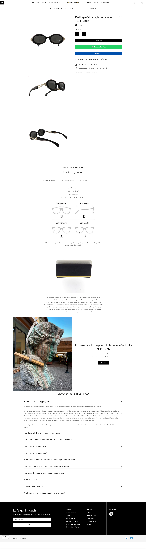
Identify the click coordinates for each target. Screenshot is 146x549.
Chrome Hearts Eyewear (72, 524)
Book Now (104, 362)
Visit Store (90, 518)
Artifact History (105, 2)
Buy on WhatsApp (100, 47)
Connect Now (91, 515)
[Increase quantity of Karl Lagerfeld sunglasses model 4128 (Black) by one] (84, 34)
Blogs (89, 524)
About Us (90, 512)
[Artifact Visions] (73, 3)
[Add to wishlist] (120, 18)
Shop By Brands (53, 2)
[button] (142, 3)
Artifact (96, 2)
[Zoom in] (68, 19)
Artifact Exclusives (71, 512)
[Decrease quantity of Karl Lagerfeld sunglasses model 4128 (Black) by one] (77, 34)
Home (51, 8)
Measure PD (98, 53)
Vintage (44, 2)
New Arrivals (35, 2)
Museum (89, 2)
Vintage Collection (61, 8)
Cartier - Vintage (70, 518)
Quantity (78, 29)
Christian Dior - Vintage (72, 527)
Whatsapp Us (91, 521)
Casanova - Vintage (71, 521)
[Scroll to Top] (143, 539)
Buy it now (99, 40)
